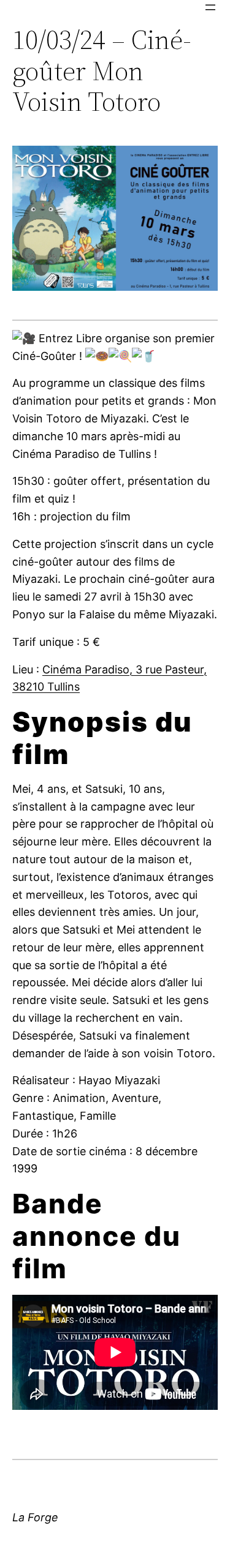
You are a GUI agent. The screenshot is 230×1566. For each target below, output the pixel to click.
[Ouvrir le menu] (210, 7)
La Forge (35, 1517)
